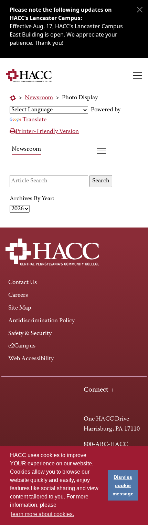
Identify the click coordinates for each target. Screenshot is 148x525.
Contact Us (22, 283)
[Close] (139, 9)
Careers (18, 295)
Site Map (19, 308)
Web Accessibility (31, 359)
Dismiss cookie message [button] (123, 485)
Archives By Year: (32, 199)
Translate (34, 120)
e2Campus (21, 346)
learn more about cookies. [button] (42, 514)
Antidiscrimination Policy (41, 321)
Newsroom (39, 98)
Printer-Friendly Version (47, 132)
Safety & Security (30, 334)
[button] (137, 75)
